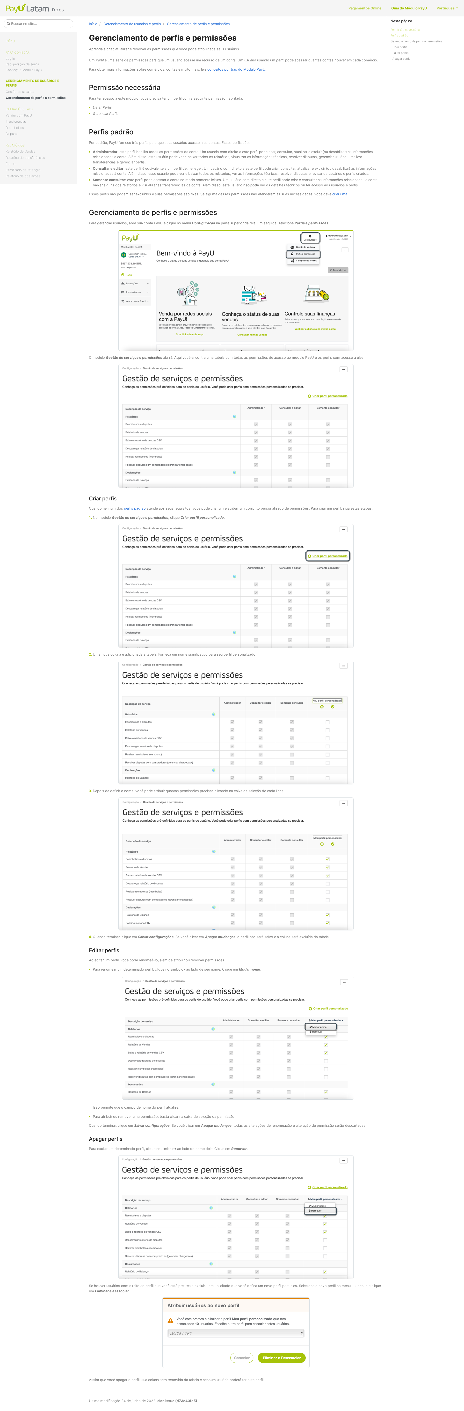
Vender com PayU (19, 115)
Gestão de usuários (20, 92)
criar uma (339, 194)
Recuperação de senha (22, 64)
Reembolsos (15, 128)
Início (10, 41)
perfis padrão (135, 508)
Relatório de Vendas (20, 151)
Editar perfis (400, 53)
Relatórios (15, 145)
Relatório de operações (23, 176)
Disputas (12, 134)
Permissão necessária (405, 29)
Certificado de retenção (23, 170)
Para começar (17, 52)
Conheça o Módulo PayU (24, 70)
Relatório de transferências (25, 158)
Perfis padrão (399, 35)
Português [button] (446, 8)
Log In (10, 58)
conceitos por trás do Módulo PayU (236, 69)
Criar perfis (399, 47)
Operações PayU (19, 109)
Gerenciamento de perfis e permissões (35, 98)
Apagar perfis (401, 58)
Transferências (16, 121)
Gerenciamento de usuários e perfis (32, 83)
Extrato (11, 164)
